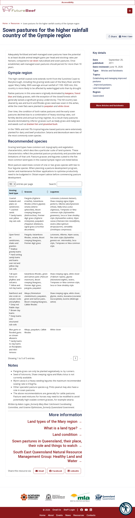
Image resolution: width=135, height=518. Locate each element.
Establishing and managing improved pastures (110, 80)
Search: (52, 184)
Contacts (91, 515)
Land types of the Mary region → (55, 421)
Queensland (98, 96)
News (68, 515)
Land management (101, 88)
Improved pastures (102, 85)
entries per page (24, 184)
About (51, 515)
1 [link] (75, 358)
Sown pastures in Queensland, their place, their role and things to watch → (47, 443)
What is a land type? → (63, 428)
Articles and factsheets (112, 70)
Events (59, 515)
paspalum (48, 106)
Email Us (57, 510)
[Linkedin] (91, 510)
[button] (125, 508)
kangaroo (69, 93)
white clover (63, 106)
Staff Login (69, 510)
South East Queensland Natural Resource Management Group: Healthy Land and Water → (47, 456)
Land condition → (67, 434)
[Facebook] (81, 510)
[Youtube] (86, 510)
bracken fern (32, 124)
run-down (34, 61)
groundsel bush (50, 124)
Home (5, 23)
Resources (15, 23)
